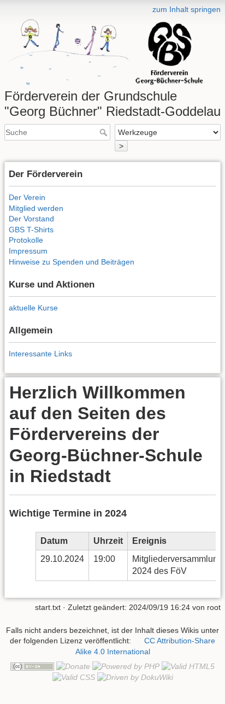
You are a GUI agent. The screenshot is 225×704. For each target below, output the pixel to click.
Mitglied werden (36, 208)
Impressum (28, 251)
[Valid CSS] (73, 677)
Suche (104, 132)
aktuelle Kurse (33, 307)
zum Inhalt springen (186, 9)
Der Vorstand (31, 218)
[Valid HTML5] (188, 666)
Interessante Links (40, 353)
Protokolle (26, 240)
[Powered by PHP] (125, 666)
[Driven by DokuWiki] (135, 677)
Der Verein (27, 197)
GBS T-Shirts (31, 229)
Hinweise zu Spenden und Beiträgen (71, 261)
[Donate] (73, 666)
